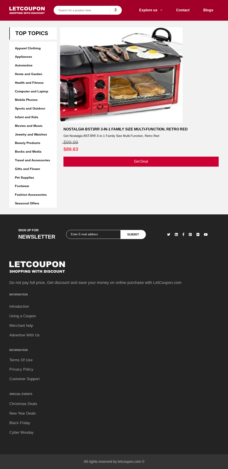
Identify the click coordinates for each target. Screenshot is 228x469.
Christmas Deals (23, 404)
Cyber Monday (21, 432)
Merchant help (21, 325)
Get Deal (141, 161)
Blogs (208, 10)
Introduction (19, 306)
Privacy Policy (21, 369)
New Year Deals (22, 413)
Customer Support (24, 379)
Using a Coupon (22, 316)
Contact (182, 10)
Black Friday (19, 423)
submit (133, 234)
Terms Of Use (21, 360)
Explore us (149, 10)
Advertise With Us (24, 335)
